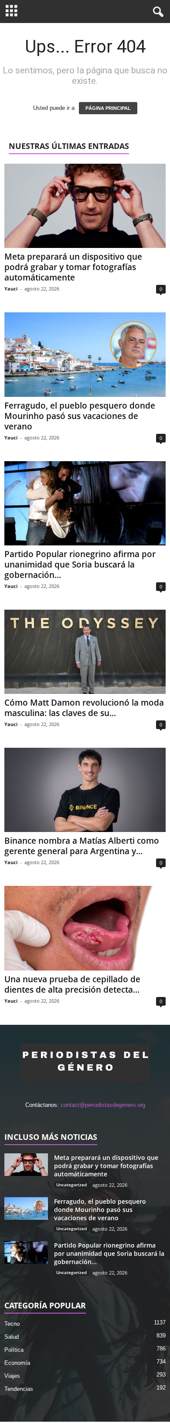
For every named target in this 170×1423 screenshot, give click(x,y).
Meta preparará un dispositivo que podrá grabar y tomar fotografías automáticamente (73, 267)
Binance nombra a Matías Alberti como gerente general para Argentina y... (81, 846)
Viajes (12, 1376)
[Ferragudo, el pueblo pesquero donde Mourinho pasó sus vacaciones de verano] (85, 354)
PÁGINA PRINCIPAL (108, 108)
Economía (17, 1363)
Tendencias (18, 1389)
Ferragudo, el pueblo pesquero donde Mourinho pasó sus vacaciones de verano (79, 416)
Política (14, 1350)
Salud (11, 1337)
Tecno (12, 1324)
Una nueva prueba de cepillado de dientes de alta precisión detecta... (72, 984)
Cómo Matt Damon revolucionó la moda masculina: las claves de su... (84, 708)
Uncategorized (71, 1185)
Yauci (10, 288)
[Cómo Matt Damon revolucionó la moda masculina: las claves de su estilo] (85, 652)
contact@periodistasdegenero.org (103, 1105)
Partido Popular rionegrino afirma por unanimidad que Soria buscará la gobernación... (80, 564)
